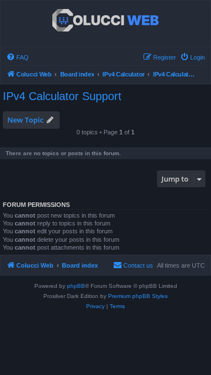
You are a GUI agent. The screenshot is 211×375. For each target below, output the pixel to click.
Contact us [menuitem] (138, 265)
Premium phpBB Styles (138, 296)
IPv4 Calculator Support (62, 96)
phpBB (76, 286)
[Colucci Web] (105, 20)
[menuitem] (17, 57)
